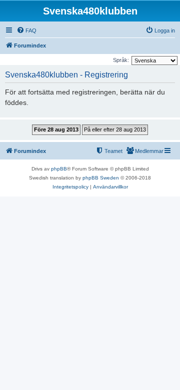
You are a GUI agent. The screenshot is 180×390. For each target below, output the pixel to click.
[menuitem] (26, 30)
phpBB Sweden (100, 177)
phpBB (59, 169)
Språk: (121, 60)
